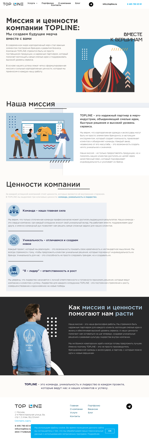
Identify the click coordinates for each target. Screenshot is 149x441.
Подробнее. (94, 434)
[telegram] (91, 4)
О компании (64, 3)
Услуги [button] (32, 3)
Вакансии (93, 409)
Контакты (56, 5)
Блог (77, 3)
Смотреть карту (23, 421)
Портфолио (48, 3)
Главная (74, 406)
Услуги (73, 413)
